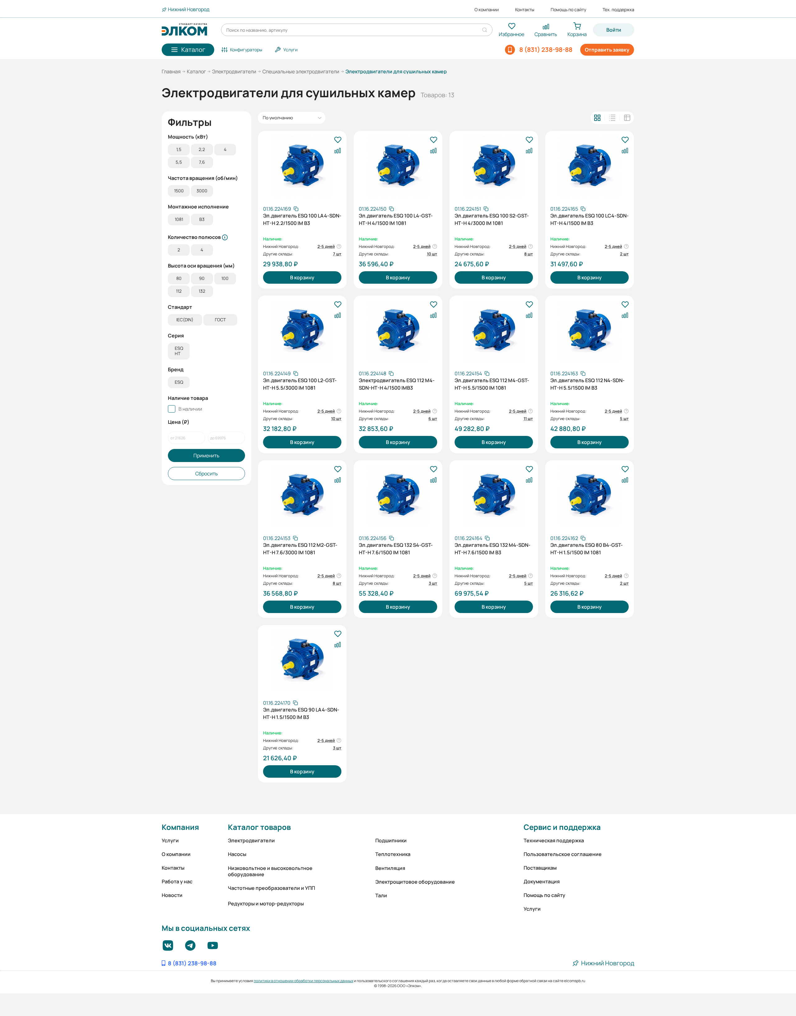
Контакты (524, 9)
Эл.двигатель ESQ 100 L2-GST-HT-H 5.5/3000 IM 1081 (300, 384)
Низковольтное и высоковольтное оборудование (270, 871)
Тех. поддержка (618, 9)
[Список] (612, 117)
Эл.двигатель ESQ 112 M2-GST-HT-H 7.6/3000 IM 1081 (300, 549)
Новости (172, 895)
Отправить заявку (607, 49)
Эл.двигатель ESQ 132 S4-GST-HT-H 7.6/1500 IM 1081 (396, 549)
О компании (486, 9)
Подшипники (391, 840)
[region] (206, 156)
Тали (381, 895)
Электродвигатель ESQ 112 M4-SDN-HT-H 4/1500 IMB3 (397, 384)
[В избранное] (337, 140)
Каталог (196, 71)
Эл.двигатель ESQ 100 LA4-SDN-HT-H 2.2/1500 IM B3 (302, 219)
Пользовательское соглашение (563, 854)
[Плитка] (597, 117)
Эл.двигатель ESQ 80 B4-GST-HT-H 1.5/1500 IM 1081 (586, 549)
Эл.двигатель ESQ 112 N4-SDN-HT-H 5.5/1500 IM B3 (587, 384)
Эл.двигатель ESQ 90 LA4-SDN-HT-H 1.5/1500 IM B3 (301, 713)
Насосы (237, 854)
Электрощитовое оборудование (415, 882)
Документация (542, 881)
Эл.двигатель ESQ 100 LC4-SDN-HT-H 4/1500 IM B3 (589, 219)
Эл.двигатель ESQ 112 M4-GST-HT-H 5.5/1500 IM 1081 (492, 384)
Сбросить (206, 473)
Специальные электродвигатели (300, 71)
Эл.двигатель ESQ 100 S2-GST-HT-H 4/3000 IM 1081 (492, 219)
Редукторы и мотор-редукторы (266, 903)
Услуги (170, 840)
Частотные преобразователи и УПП (271, 888)
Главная (171, 71)
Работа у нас (177, 881)
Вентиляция (390, 868)
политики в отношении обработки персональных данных (303, 980)
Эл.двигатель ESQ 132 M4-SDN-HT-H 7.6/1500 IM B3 (492, 549)
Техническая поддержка (554, 840)
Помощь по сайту (568, 9)
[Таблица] (627, 117)
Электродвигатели (234, 71)
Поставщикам (540, 868)
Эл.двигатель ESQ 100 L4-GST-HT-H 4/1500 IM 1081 (396, 219)
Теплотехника (392, 854)
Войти (613, 29)
